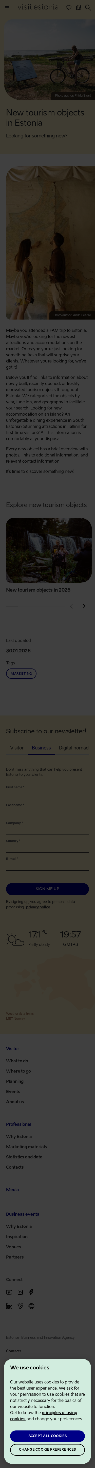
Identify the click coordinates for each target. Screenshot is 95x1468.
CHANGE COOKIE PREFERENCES (47, 1449)
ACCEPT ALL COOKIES (47, 1436)
